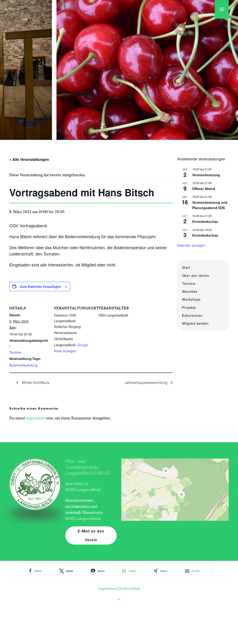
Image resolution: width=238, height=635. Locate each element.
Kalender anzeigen (191, 245)
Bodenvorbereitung (23, 365)
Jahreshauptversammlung (146, 382)
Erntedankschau (205, 221)
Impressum (107, 588)
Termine (15, 352)
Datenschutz (129, 588)
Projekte (189, 307)
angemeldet (35, 418)
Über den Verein (195, 275)
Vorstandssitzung (206, 175)
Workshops (191, 299)
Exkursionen (192, 315)
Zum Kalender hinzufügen (40, 286)
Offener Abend (203, 188)
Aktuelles (189, 291)
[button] (222, 9)
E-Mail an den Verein (91, 535)
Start (186, 267)
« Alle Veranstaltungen (29, 159)
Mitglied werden (195, 323)
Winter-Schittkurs (35, 382)
